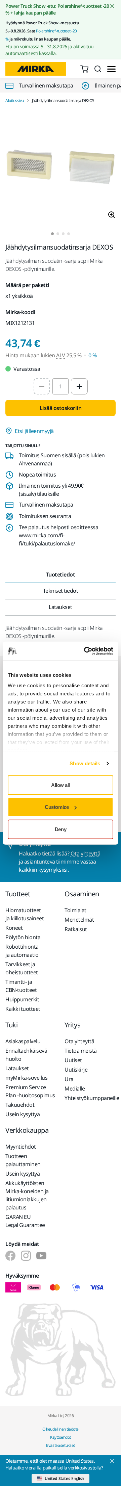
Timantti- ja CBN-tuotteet (21, 986)
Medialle (75, 1088)
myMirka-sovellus (26, 1077)
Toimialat (75, 910)
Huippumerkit (22, 999)
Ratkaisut (76, 929)
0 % (92, 355)
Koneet (14, 927)
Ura (69, 1079)
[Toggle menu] (111, 69)
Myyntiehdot (20, 1146)
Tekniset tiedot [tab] (60, 590)
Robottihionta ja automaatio (22, 950)
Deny (60, 829)
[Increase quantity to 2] (79, 386)
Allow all (60, 785)
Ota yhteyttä (85, 853)
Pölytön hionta (22, 937)
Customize (57, 807)
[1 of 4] (52, 233)
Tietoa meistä (81, 1050)
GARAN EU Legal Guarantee (25, 1221)
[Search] (98, 69)
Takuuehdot (19, 1104)
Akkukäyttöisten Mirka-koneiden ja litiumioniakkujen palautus (27, 1195)
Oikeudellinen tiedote (60, 1429)
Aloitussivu (14, 100)
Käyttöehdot (60, 1437)
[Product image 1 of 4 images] (60, 167)
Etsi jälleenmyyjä (34, 431)
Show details (85, 763)
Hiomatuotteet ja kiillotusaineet (24, 914)
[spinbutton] (60, 386)
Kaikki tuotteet (22, 1009)
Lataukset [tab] (60, 607)
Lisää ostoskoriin (61, 408)
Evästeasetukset (60, 1445)
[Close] (112, 1461)
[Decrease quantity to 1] (42, 386)
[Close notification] (112, 6)
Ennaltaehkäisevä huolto (26, 1054)
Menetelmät (79, 919)
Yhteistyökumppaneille (90, 1098)
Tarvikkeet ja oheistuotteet (21, 968)
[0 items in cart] (84, 69)
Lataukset (17, 1068)
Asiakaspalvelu (22, 1041)
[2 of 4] (57, 233)
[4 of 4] (68, 233)
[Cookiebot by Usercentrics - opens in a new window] (85, 651)
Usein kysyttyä (22, 1114)
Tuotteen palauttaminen (23, 1160)
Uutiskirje (76, 1069)
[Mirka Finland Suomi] (10, 1256)
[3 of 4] (63, 233)
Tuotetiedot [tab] (60, 574)
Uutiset (73, 1060)
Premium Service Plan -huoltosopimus (30, 1091)
